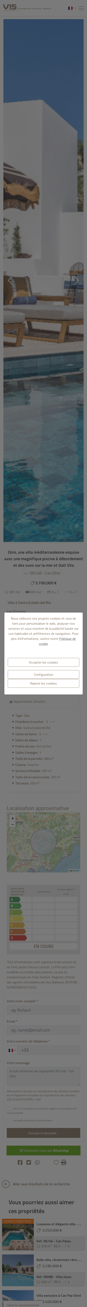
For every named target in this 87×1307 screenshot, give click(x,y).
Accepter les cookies (43, 662)
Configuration (43, 674)
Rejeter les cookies (43, 683)
